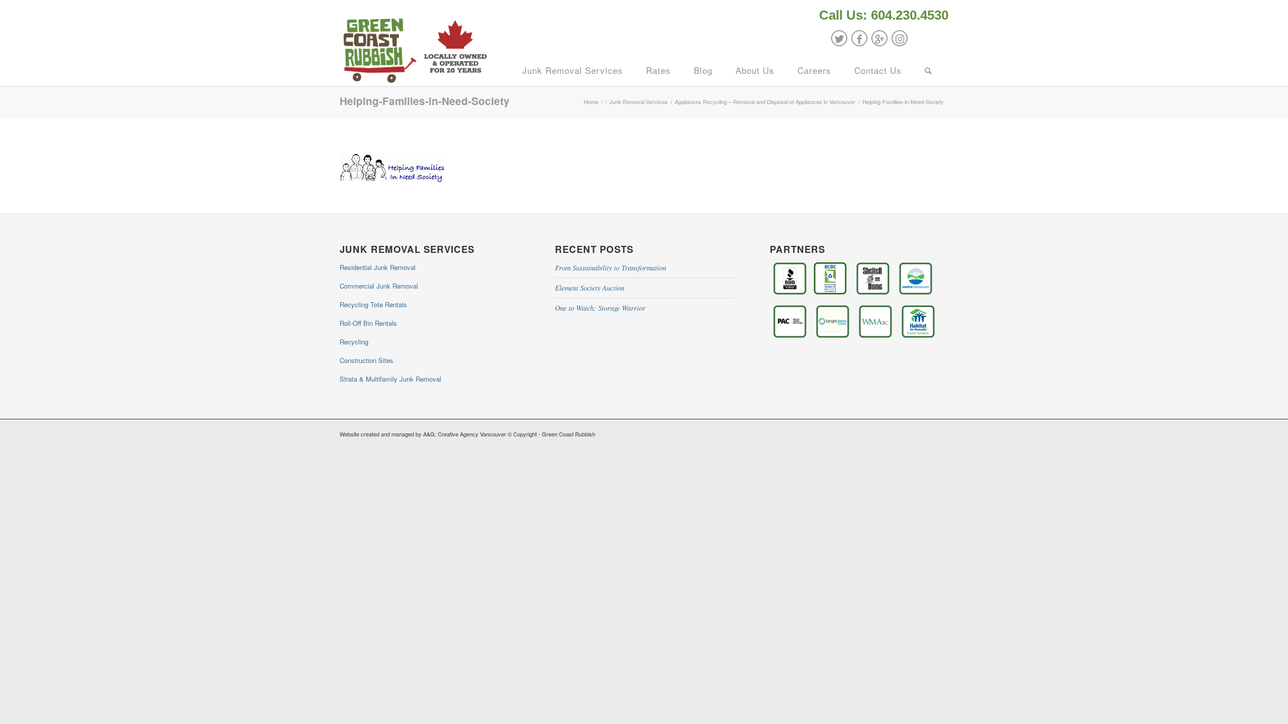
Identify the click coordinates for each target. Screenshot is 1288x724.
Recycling (354, 341)
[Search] (928, 70)
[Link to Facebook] (859, 38)
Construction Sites (366, 360)
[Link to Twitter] (839, 38)
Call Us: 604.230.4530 (883, 15)
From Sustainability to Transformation (610, 268)
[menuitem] (881, 16)
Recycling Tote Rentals (373, 304)
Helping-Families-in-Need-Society (425, 101)
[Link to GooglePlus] (879, 38)
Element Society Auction (589, 288)
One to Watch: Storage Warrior (600, 308)
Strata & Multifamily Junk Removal (390, 379)
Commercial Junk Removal (379, 286)
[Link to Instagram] (900, 38)
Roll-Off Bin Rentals (368, 323)
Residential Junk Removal (378, 267)
